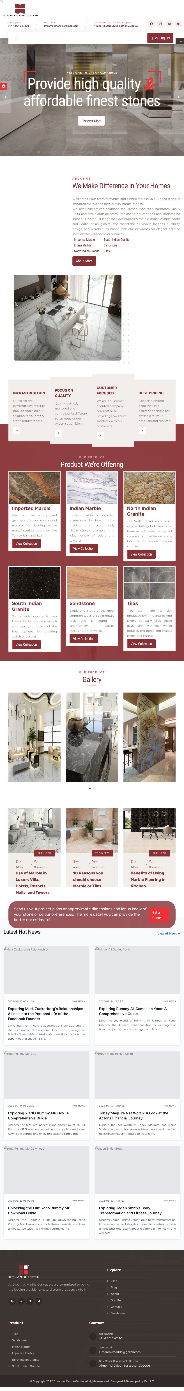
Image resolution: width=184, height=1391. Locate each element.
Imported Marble (23, 1353)
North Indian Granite (25, 1359)
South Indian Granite (26, 1366)
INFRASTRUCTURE (29, 393)
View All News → (168, 933)
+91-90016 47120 (18, 25)
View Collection (26, 543)
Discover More (91, 121)
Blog (114, 1287)
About (115, 1294)
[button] (5, 97)
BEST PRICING (151, 393)
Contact (116, 1306)
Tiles (114, 1281)
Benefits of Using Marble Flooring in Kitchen (148, 879)
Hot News (78, 1001)
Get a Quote (156, 915)
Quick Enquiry (160, 38)
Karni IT (149, 1381)
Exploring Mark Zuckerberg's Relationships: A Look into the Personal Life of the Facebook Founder (45, 1014)
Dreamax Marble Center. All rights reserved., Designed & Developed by (99, 1381)
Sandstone (118, 1313)
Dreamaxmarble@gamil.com (120, 1352)
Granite (116, 1300)
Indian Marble (21, 1346)
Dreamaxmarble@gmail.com (61, 25)
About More (84, 261)
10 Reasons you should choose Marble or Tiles (88, 879)
